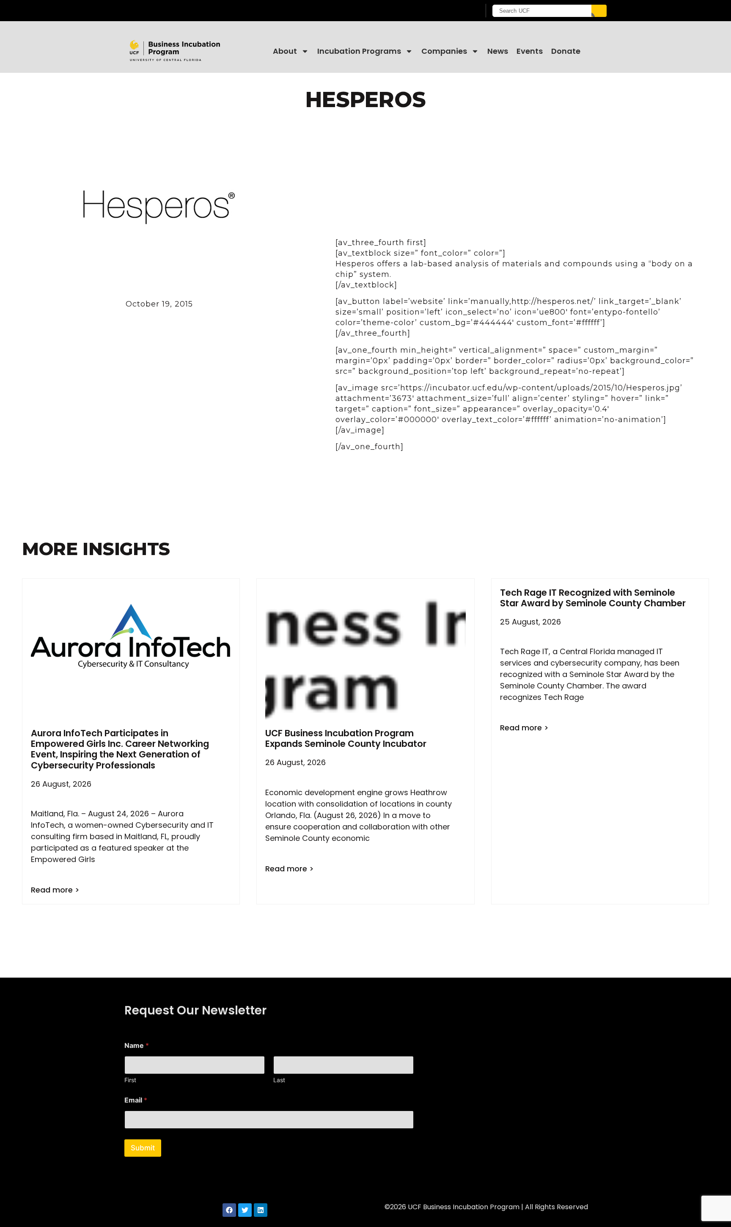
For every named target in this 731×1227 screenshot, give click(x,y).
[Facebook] (229, 1210)
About (285, 51)
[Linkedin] (260, 1210)
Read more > (55, 889)
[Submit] (599, 11)
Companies (444, 51)
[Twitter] (245, 1210)
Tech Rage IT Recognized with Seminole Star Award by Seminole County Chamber (593, 597)
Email (135, 1100)
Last (279, 1079)
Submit (143, 1148)
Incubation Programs (359, 51)
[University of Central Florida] (192, 10)
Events (530, 51)
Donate (565, 51)
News (497, 51)
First (130, 1079)
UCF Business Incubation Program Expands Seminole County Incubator (345, 738)
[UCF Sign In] (453, 11)
